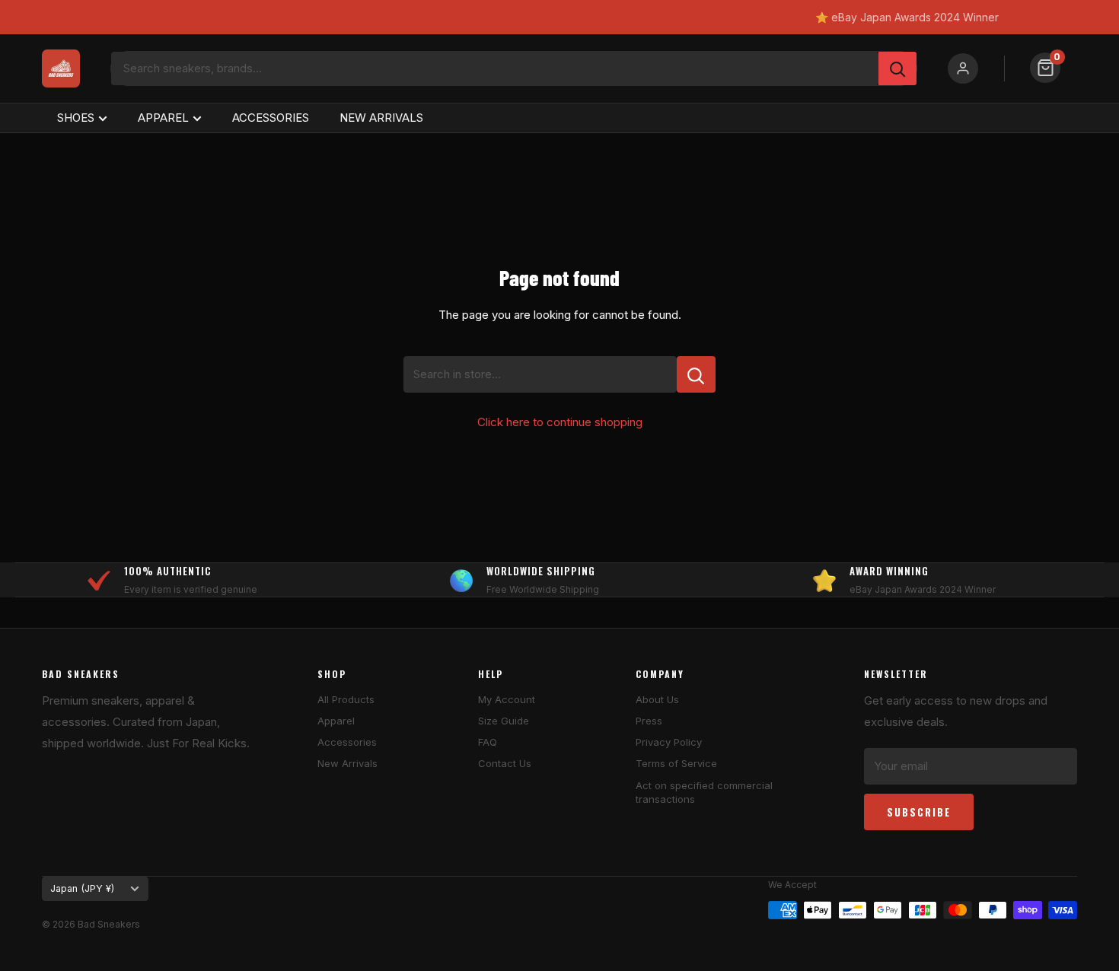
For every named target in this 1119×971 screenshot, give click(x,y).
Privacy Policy (669, 742)
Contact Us (504, 763)
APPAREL (163, 117)
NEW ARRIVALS (381, 117)
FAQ (487, 742)
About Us (657, 699)
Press (649, 721)
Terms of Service (676, 763)
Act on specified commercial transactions (704, 792)
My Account (506, 699)
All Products (346, 699)
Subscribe (919, 812)
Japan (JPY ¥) (82, 888)
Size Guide (503, 721)
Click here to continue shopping (559, 422)
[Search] (897, 68)
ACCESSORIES (270, 117)
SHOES (75, 117)
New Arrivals (347, 763)
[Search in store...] (696, 374)
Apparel (336, 721)
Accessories (347, 742)
